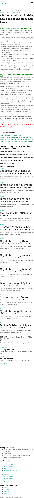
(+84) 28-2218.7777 (12, 151)
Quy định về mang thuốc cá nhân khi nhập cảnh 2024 (16, 242)
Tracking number (8, 466)
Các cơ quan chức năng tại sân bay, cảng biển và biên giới (15, 171)
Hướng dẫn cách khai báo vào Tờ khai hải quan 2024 (15, 199)
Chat (5, 468)
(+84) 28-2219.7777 (24, 151)
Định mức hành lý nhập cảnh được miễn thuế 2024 (17, 326)
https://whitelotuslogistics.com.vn (16, 154)
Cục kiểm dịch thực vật (13, 11)
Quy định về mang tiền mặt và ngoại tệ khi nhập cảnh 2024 (16, 270)
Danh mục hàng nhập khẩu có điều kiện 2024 (16, 284)
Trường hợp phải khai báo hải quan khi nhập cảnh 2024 (17, 228)
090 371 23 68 (7, 453)
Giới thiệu (6, 463)
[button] (3, 347)
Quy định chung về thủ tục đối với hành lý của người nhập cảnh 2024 (15, 312)
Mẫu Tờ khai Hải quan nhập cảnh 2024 (16, 213)
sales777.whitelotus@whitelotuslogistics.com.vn (18, 157)
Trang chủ (3, 11)
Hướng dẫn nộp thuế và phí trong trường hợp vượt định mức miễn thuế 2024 (16, 185)
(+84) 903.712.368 (10, 163)
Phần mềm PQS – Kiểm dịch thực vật (12, 135)
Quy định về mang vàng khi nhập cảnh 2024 (16, 256)
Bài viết (2, 168)
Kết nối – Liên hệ (8, 465)
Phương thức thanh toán (10, 470)
